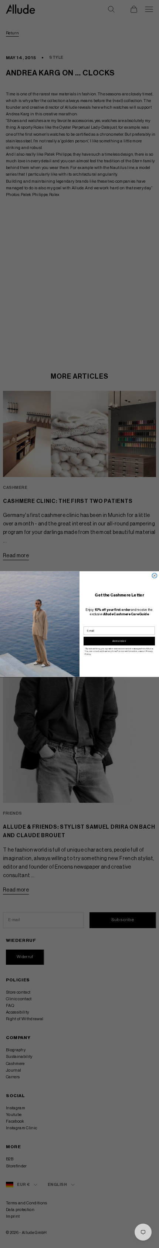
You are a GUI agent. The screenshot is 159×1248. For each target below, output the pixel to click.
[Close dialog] (154, 575)
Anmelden (119, 641)
